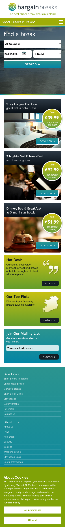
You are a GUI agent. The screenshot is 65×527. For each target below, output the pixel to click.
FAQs (7, 431)
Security (8, 441)
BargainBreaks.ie (32, 7)
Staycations (10, 398)
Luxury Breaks (11, 404)
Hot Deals (9, 409)
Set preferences (32, 510)
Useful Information (13, 462)
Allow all (32, 520)
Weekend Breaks (12, 452)
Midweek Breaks (12, 388)
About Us (8, 426)
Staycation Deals (12, 457)
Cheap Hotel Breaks (14, 383)
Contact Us (9, 414)
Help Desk (9, 436)
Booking (8, 447)
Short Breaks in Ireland (16, 378)
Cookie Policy (12, 502)
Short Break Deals (13, 393)
